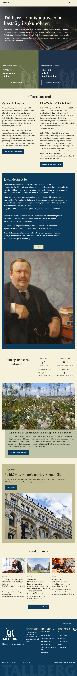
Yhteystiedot (11, 488)
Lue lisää (38, 247)
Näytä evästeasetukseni (9, 662)
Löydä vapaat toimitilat (51, 82)
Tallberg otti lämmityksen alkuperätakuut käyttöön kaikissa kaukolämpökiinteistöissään (13, 584)
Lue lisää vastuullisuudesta (18, 452)
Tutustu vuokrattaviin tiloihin (51, 164)
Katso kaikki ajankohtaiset (38, 607)
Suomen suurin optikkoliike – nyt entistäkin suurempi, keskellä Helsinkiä (61, 582)
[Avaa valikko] (73, 3)
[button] (69, 3)
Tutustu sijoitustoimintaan (14, 82)
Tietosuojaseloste (26, 662)
